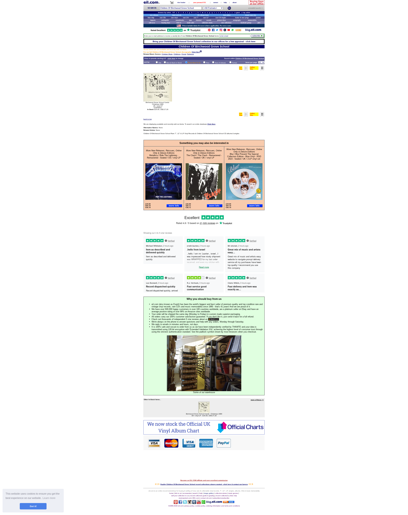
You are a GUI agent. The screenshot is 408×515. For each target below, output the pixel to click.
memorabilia (252, 20)
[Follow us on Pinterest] (209, 31)
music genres (233, 493)
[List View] (246, 69)
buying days (165, 23)
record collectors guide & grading (202, 496)
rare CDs (163, 17)
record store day (250, 15)
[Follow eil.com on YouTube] (199, 503)
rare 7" (196, 17)
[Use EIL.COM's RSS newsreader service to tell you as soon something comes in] (228, 502)
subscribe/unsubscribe (221, 498)
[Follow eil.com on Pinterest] (176, 503)
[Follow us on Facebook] (213, 31)
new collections (226, 23)
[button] (247, 443)
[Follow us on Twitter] (217, 31)
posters (258, 17)
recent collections (222, 496)
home (171, 493)
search (195, 493)
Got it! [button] (33, 506)
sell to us (152, 23)
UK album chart (203, 15)
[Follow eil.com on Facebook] (180, 503)
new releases (154, 15)
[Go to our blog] (253, 30)
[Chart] (204, 433)
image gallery (209, 493)
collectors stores (207, 23)
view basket (181, 2)
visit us (178, 23)
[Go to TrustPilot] (175, 31)
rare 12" (206, 17)
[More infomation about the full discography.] (201, 51)
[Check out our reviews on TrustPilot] (213, 319)
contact (215, 2)
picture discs (221, 20)
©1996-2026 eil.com (175, 506)
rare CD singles (220, 17)
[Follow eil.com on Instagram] (190, 503)
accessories (187, 493)
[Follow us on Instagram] (221, 31)
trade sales (190, 23)
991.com (196, 498)
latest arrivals (176, 15)
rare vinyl (174, 17)
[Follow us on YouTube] (228, 31)
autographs (237, 20)
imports (153, 20)
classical (198, 20)
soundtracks (180, 20)
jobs (259, 23)
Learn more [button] (49, 498)
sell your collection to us (180, 496)
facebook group (246, 23)
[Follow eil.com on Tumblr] (194, 503)
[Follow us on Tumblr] (225, 31)
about (235, 2)
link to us (178, 493)
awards (208, 20)
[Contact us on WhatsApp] (232, 31)
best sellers (227, 15)
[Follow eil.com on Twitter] (185, 503)
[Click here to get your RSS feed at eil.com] (238, 30)
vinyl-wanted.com (185, 498)
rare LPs (186, 17)
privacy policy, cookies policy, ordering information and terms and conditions (212, 506)
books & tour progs (242, 17)
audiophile (165, 20)
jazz (190, 20)
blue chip (151, 17)
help (225, 2)
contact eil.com (205, 498)
